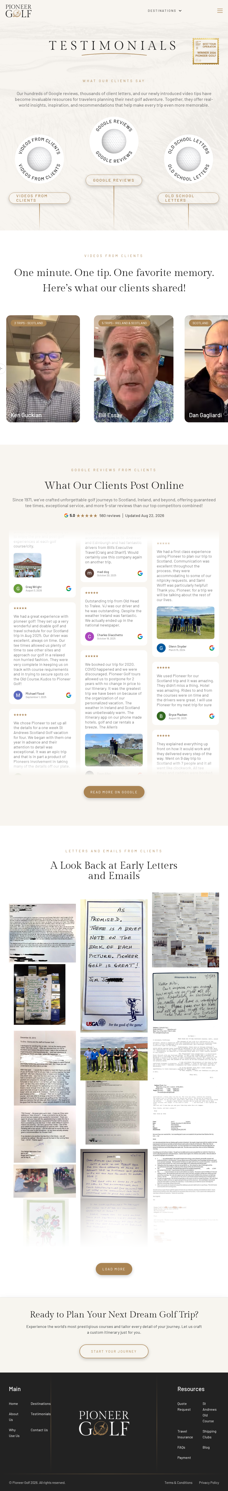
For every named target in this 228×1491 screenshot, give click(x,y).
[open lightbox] (27, 644)
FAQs (181, 1447)
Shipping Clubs (209, 1434)
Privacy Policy (209, 1483)
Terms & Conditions (178, 1483)
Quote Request (184, 1406)
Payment (184, 1457)
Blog (206, 1447)
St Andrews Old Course (210, 1412)
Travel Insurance (185, 1434)
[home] (60, 10)
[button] (165, 11)
